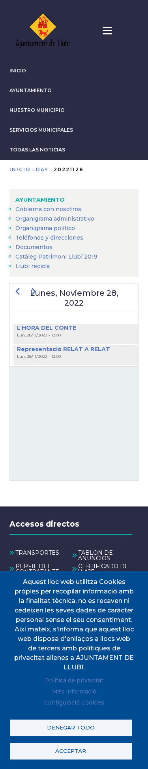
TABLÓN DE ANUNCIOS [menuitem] (95, 555)
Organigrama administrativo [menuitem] (54, 218)
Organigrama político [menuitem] (45, 228)
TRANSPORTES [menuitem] (37, 552)
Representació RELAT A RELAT (63, 349)
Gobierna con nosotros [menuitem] (48, 209)
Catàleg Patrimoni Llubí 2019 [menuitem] (56, 256)
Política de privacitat (74, 680)
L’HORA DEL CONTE (46, 327)
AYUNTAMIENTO (30, 90)
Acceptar (70, 751)
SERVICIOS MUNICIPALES (41, 130)
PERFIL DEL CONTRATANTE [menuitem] (37, 568)
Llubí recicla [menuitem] (32, 266)
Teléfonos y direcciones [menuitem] (49, 237)
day (42, 169)
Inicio (20, 169)
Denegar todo (71, 727)
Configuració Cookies (74, 702)
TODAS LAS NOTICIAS (37, 150)
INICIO (17, 71)
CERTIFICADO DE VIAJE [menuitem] (103, 568)
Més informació (74, 691)
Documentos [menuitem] (33, 247)
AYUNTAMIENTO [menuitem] (40, 199)
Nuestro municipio (37, 110)
